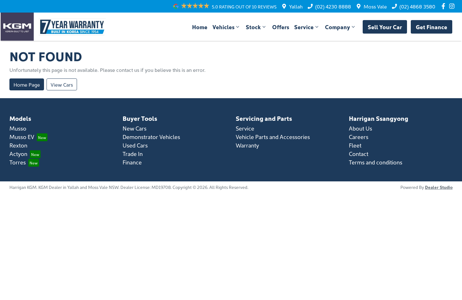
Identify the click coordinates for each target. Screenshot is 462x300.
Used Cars (135, 145)
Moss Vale (375, 6)
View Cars (62, 84)
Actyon (18, 154)
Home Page (27, 84)
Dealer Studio (439, 187)
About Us (360, 128)
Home (199, 27)
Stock (253, 27)
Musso (17, 128)
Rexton (18, 145)
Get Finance (431, 27)
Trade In (133, 154)
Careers (358, 137)
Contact (358, 154)
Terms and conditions (375, 162)
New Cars (134, 128)
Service (304, 27)
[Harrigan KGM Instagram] (453, 6)
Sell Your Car (385, 27)
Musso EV (21, 137)
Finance (132, 162)
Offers (280, 27)
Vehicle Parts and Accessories (273, 137)
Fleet (355, 145)
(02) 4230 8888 (333, 6)
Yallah (296, 6)
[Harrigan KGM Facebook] (444, 6)
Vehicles (223, 27)
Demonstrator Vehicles (151, 137)
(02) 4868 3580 (417, 6)
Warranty (247, 145)
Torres (17, 162)
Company (337, 27)
